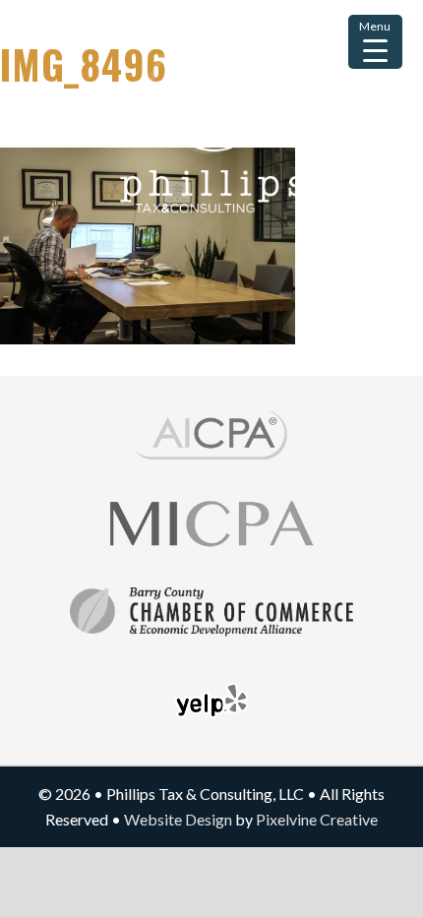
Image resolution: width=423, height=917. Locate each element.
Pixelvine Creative (317, 819)
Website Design (178, 819)
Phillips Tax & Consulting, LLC (211, 152)
